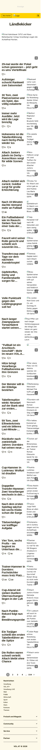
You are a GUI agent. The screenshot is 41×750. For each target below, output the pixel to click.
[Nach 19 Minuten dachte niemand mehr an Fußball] (33, 207)
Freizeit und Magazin (12, 717)
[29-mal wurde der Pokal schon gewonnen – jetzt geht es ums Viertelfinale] (20, 47)
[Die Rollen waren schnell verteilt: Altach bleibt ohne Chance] (33, 660)
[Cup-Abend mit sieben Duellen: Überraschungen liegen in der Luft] (33, 598)
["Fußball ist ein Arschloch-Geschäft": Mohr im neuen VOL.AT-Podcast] (33, 348)
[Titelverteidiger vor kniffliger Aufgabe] (33, 528)
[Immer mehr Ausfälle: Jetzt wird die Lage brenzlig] (33, 121)
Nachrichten (8, 681)
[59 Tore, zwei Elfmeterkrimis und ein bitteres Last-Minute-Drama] (33, 427)
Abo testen (7, 16)
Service (6, 731)
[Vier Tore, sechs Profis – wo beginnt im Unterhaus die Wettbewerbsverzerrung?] (33, 551)
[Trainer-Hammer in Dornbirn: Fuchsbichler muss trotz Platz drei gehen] (33, 575)
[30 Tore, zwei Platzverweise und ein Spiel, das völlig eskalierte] (33, 101)
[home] (21, 15)
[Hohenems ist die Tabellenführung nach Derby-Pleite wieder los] (33, 139)
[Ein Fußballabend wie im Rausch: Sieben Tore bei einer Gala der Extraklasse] (33, 225)
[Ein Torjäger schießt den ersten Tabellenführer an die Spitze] (33, 639)
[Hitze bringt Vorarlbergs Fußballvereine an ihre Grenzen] (33, 371)
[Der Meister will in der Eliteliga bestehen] (33, 389)
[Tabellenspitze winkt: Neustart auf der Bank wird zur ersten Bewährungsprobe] (33, 407)
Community (8, 724)
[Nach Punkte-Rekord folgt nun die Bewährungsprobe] (33, 618)
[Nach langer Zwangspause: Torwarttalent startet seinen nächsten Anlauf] (32, 329)
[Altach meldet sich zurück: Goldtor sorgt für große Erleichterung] (33, 189)
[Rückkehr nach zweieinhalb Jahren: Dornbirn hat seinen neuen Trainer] (33, 450)
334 (30, 675)
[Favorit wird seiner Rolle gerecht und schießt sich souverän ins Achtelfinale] (33, 243)
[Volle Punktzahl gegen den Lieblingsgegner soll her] (33, 306)
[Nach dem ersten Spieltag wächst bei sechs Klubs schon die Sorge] (33, 510)
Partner (6, 738)
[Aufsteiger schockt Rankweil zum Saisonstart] (33, 84)
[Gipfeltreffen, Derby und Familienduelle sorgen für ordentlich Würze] (33, 282)
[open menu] (38, 16)
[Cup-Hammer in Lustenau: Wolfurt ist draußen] (33, 474)
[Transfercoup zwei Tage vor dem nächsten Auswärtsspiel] (33, 258)
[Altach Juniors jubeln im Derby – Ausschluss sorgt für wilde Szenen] (33, 164)
